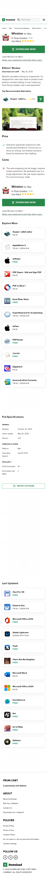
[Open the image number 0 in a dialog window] (22, 119)
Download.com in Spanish (13, 812)
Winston (21, 33)
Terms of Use (8, 830)
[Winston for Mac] (5, 37)
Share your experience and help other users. (22, 60)
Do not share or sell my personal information (21, 839)
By (19, 38)
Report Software (25, 486)
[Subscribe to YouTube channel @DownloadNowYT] (16, 857)
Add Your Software (10, 803)
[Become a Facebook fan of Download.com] (5, 857)
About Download (10, 799)
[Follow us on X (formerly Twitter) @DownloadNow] (10, 857)
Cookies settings (10, 844)
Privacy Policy (8, 826)
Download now (26, 49)
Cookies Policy (9, 835)
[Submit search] (19, 20)
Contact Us (7, 808)
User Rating (16, 41)
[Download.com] (8, 19)
